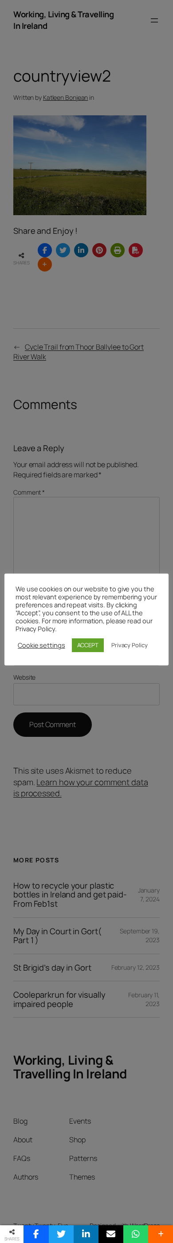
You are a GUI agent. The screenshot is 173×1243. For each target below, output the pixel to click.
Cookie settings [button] (41, 645)
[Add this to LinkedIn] (86, 1234)
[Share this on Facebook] (36, 1234)
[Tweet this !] (61, 1234)
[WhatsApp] (135, 1234)
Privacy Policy (129, 645)
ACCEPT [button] (87, 645)
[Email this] (110, 1234)
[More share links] (160, 1234)
